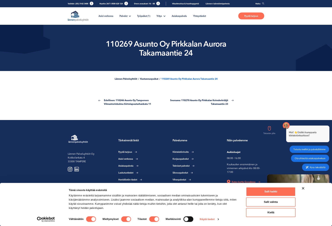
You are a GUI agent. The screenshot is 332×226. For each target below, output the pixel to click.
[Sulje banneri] (303, 188)
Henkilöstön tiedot (127, 179)
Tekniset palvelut (181, 165)
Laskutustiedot (125, 172)
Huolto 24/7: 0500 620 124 (111, 3)
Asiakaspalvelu (179, 16)
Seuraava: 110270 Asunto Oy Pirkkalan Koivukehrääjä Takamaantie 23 (199, 102)
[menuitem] (105, 16)
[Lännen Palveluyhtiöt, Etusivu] (78, 16)
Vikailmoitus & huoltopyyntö (185, 3)
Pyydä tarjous (251, 16)
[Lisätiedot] (91, 3)
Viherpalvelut (179, 179)
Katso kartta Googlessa (243, 181)
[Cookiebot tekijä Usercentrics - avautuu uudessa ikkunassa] (46, 219)
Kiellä (271, 212)
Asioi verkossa (106, 16)
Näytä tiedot (207, 219)
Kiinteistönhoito (181, 151)
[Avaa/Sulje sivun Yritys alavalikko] (164, 15)
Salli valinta (271, 202)
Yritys (159, 16)
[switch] (126, 219)
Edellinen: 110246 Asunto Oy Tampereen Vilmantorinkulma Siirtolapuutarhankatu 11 (127, 102)
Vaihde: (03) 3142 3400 (78, 3)
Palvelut (123, 16)
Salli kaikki (270, 191)
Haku (257, 3)
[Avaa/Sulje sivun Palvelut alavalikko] (130, 15)
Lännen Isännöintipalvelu (218, 3)
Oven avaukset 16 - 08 (144, 3)
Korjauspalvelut (181, 158)
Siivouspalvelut (180, 172)
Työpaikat (143, 16)
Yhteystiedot (199, 16)
